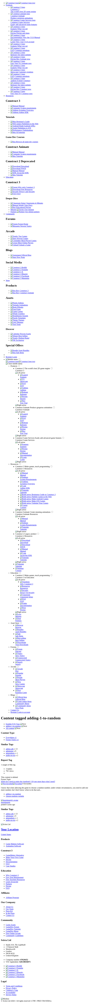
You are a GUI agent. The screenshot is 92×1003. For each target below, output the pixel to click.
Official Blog (26, 255)
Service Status (11, 995)
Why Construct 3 (12, 875)
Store (8, 280)
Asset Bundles (23, 350)
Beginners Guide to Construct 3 (43, 495)
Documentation (11, 862)
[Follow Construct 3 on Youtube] (19, 270)
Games (20, 311)
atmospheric (10, 753)
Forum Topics (12, 740)
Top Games (22, 236)
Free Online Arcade (13, 933)
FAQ (18, 194)
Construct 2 (26, 534)
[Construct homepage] (20, 3)
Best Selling (23, 336)
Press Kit (9, 911)
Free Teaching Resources (15, 880)
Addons (20, 303)
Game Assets (11, 925)
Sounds (25, 316)
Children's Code (12, 990)
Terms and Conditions (14, 986)
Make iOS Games (38, 501)
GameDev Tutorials (13, 929)
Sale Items (20, 353)
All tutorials (20, 132)
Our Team (9, 909)
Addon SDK (23, 112)
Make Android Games (39, 499)
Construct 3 (32, 368)
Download (24, 166)
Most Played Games (28, 241)
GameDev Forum (12, 927)
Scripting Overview (26, 110)
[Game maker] (20, 361)
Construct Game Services (38, 438)
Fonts (18, 309)
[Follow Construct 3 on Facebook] (20, 276)
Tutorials (19, 156)
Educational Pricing (23, 207)
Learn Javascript (12, 882)
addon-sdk (10, 749)
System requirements (28, 108)
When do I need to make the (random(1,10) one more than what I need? (28, 782)
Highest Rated (23, 338)
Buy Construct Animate (25, 293)
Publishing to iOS (24, 128)
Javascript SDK (22, 173)
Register (9, 357)
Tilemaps (19, 322)
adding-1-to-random (13, 794)
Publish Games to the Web (41, 497)
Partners (9, 884)
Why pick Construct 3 (26, 187)
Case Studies (10, 866)
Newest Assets (25, 334)
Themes (21, 320)
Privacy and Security (27, 192)
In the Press (10, 913)
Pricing (8, 860)
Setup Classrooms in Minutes (31, 203)
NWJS (23, 168)
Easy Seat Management (14, 877)
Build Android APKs (27, 126)
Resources (10, 96)
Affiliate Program (12, 898)
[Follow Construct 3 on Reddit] (19, 267)
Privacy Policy (11, 988)
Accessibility (10, 992)
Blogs (13, 695)
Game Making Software (15, 844)
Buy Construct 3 (22, 291)
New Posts (20, 257)
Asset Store (15, 623)
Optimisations (27, 130)
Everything (11, 738)
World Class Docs (25, 205)
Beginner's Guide (23, 122)
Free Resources (26, 189)
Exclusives (19, 340)
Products (9, 5)
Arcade (14, 667)
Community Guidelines (14, 936)
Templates (21, 318)
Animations (23, 305)
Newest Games (22, 238)
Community (10, 214)
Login (14, 357)
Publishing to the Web (29, 124)
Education (9, 177)
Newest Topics (26, 226)
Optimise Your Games (39, 503)
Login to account (23, 712)
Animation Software (13, 846)
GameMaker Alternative (15, 855)
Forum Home (22, 224)
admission (9, 751)
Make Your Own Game (14, 857)
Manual (21, 106)
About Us (9, 907)
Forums (14, 647)
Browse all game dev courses (27, 142)
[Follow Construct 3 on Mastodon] (20, 278)
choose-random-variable (15, 796)
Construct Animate (34, 407)
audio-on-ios (10, 755)
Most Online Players (25, 243)
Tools (18, 324)
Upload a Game (24, 245)
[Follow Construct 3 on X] (17, 272)
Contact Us (15, 710)
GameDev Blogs (12, 931)
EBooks (20, 307)
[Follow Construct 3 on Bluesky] (19, 274)
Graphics (21, 314)
